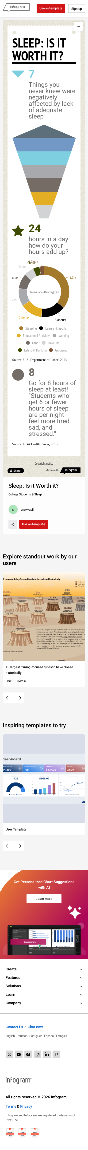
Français (61, 1036)
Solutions (13, 986)
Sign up (76, 9)
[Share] (12, 524)
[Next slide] (19, 697)
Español (49, 1036)
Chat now (35, 1027)
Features (13, 977)
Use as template (51, 8)
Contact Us (14, 1027)
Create (11, 969)
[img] (44, 211)
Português (35, 1036)
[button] (29, 328)
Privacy (26, 1106)
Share (16, 470)
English (10, 1036)
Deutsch (22, 1036)
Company (13, 1003)
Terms (11, 1106)
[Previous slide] (8, 697)
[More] (78, 26)
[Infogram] (16, 8)
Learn (10, 994)
